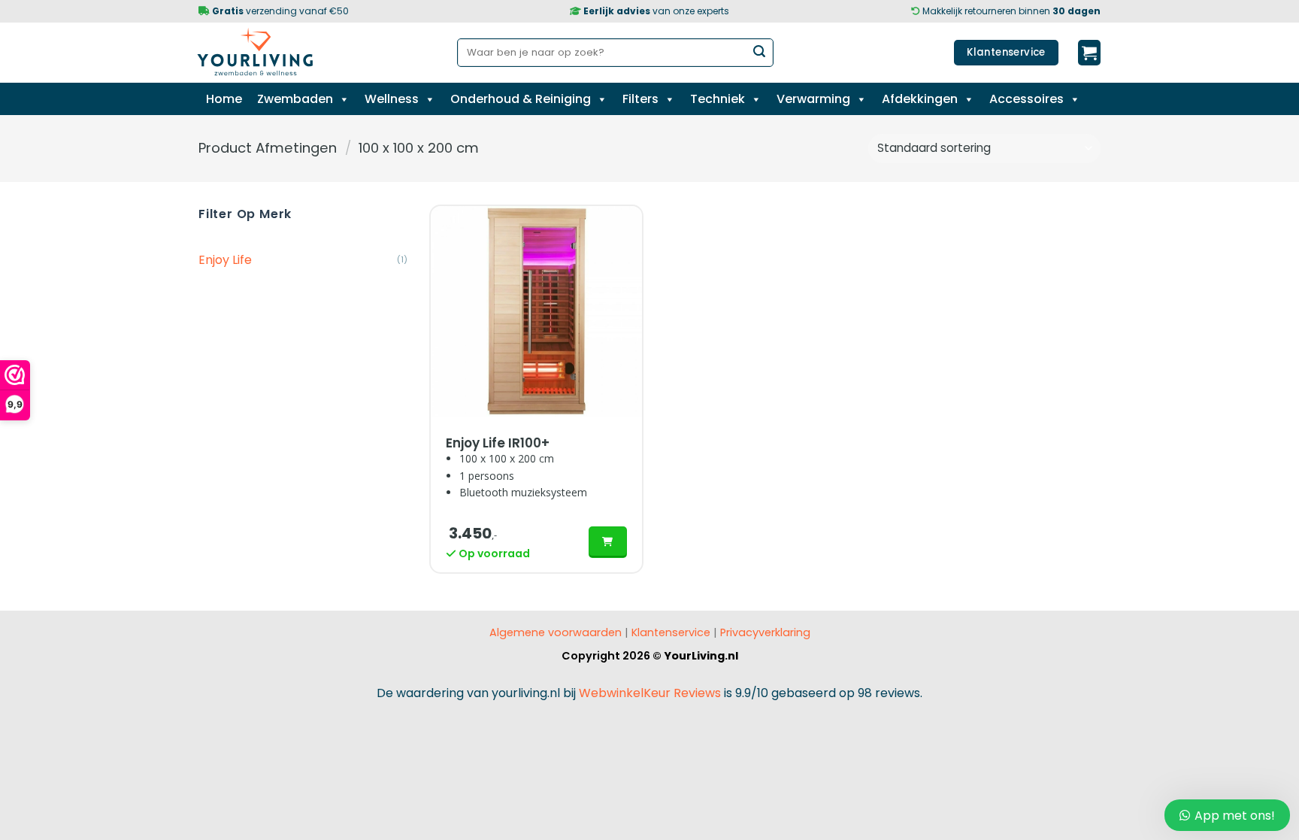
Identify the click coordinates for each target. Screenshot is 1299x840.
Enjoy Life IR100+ (498, 443)
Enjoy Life (225, 259)
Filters (640, 99)
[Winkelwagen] (1089, 52)
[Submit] (759, 52)
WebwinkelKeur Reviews (650, 693)
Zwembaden (295, 99)
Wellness (392, 99)
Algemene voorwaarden (555, 632)
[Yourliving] (260, 52)
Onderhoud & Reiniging (520, 99)
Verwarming (813, 99)
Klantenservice (670, 632)
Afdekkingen (920, 99)
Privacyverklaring (763, 632)
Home (224, 99)
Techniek (717, 99)
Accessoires (1026, 99)
